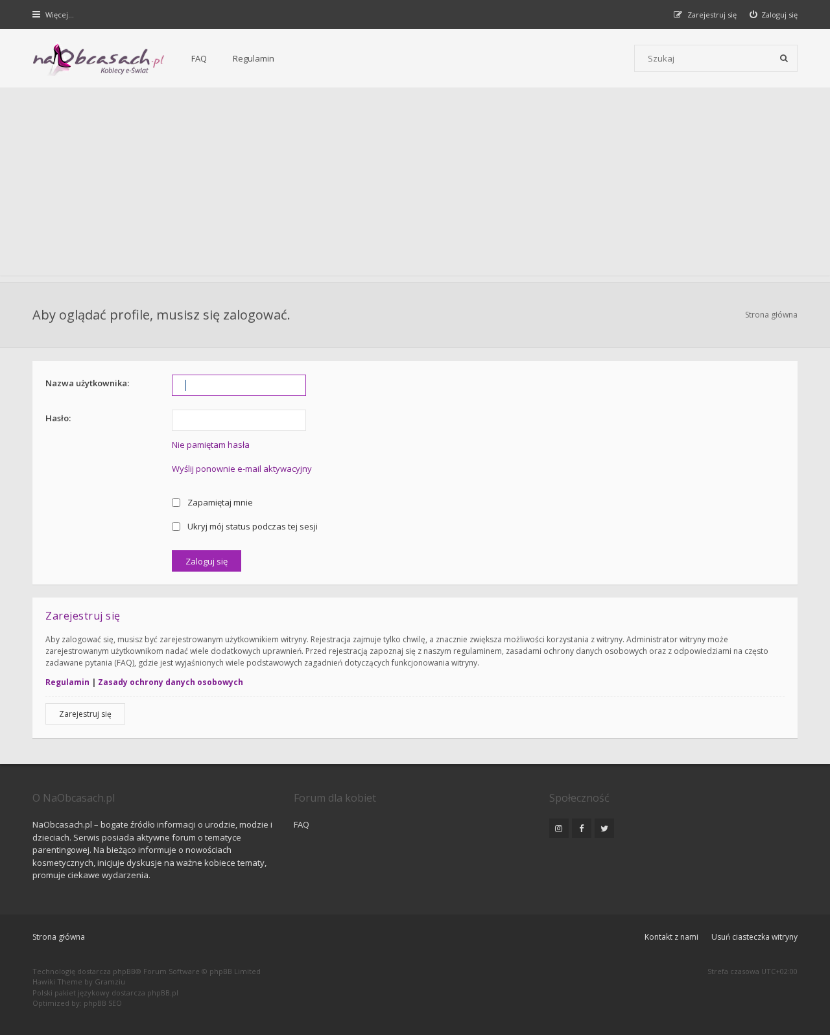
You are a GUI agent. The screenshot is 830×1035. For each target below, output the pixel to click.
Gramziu (110, 981)
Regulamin (253, 58)
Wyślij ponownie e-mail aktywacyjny (242, 468)
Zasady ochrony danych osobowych (170, 682)
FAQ (199, 58)
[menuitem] (774, 14)
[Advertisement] (415, 184)
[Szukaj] (784, 58)
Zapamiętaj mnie (219, 502)
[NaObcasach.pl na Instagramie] (559, 828)
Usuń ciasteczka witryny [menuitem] (754, 936)
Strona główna (58, 936)
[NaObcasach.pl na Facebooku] (581, 828)
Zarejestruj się (85, 713)
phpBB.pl (162, 992)
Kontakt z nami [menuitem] (671, 936)
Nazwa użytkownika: (87, 383)
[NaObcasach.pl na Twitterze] (604, 828)
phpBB (124, 971)
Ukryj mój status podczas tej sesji (251, 526)
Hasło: (58, 418)
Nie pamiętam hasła (211, 444)
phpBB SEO (103, 1003)
